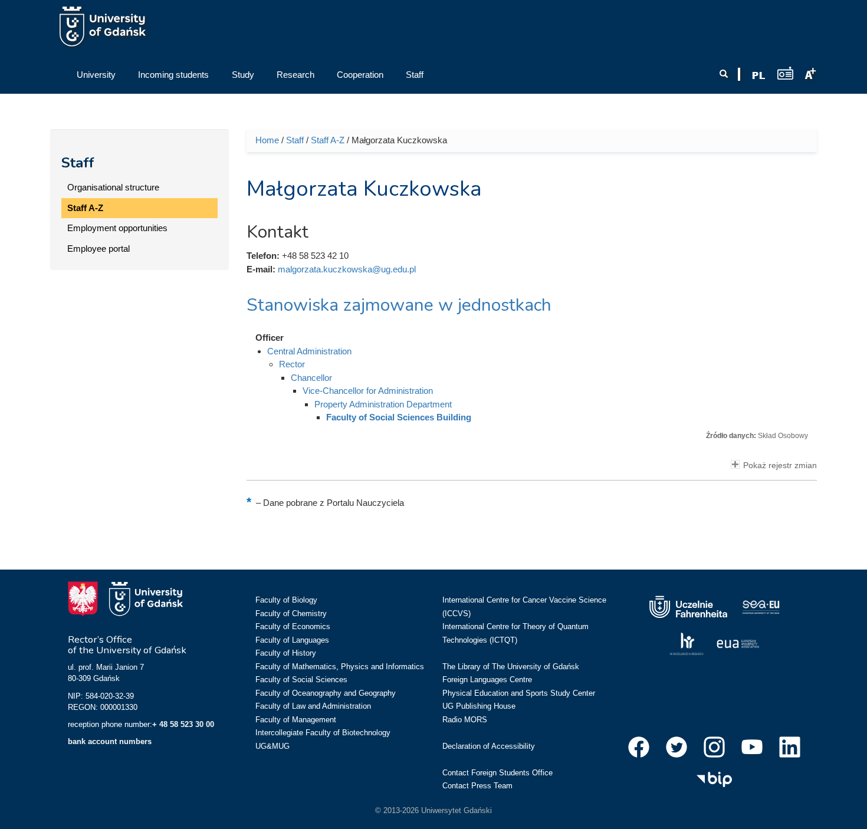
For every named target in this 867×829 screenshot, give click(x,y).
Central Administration (309, 351)
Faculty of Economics (292, 626)
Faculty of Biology (286, 600)
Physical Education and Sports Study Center (518, 693)
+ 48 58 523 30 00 (183, 724)
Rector (292, 364)
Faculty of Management (295, 719)
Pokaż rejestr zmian (780, 465)
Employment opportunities (117, 228)
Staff (77, 162)
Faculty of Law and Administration (313, 706)
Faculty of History (285, 653)
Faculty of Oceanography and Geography (325, 693)
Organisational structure (113, 187)
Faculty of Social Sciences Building (398, 417)
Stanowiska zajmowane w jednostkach (399, 305)
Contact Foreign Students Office (497, 772)
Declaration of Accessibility (488, 746)
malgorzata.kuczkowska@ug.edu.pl (347, 269)
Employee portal (98, 249)
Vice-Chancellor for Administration (368, 391)
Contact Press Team (477, 785)
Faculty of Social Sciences (301, 679)
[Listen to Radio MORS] (785, 73)
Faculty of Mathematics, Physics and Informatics (339, 666)
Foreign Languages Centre (487, 679)
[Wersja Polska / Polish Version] (758, 75)
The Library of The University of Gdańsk (510, 666)
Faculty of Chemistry (291, 613)
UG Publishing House (478, 706)
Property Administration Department (383, 404)
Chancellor (311, 378)
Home (267, 140)
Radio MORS (464, 719)
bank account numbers (110, 741)
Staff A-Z (85, 208)
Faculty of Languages (292, 640)
